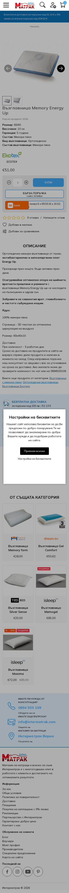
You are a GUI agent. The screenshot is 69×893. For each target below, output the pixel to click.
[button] (6, 5)
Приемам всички (34, 451)
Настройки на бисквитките (34, 458)
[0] (63, 6)
